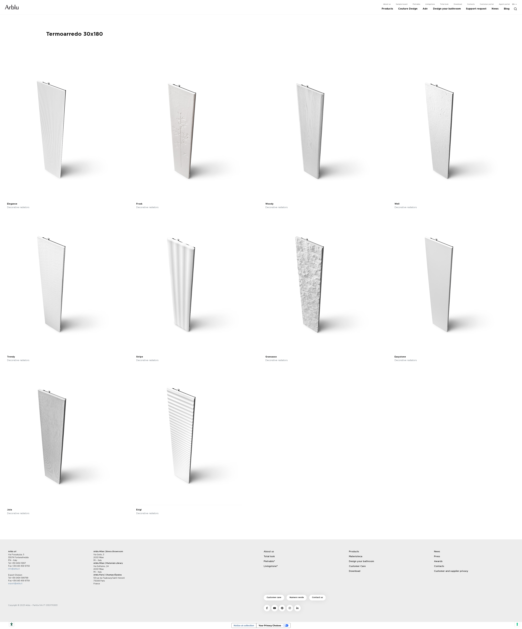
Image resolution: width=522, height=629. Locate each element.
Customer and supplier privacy (451, 571)
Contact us (317, 597)
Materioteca (355, 556)
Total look (444, 4)
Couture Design (407, 9)
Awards (438, 561)
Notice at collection (244, 625)
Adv (425, 9)
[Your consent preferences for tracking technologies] (517, 624)
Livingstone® (271, 566)
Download (458, 4)
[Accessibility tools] (11, 624)
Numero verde (297, 597)
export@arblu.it (15, 583)
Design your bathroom (447, 9)
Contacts (471, 4)
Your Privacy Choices (270, 625)
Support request (476, 9)
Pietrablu (416, 4)
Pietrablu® (269, 561)
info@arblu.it (14, 569)
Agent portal (504, 4)
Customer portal (487, 4)
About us (387, 4)
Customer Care (357, 566)
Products (387, 9)
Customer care (274, 597)
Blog (506, 9)
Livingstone (430, 4)
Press (437, 556)
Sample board (401, 4)
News (495, 9)
